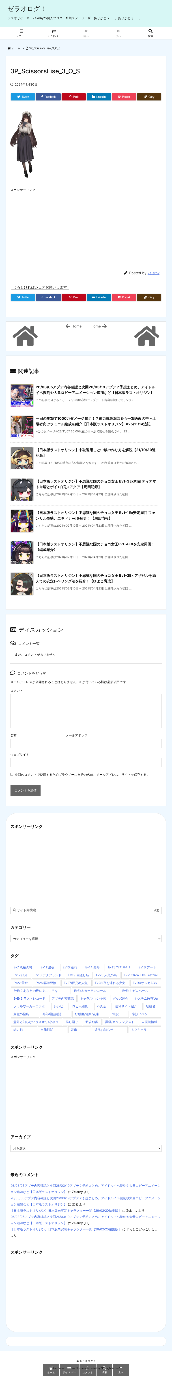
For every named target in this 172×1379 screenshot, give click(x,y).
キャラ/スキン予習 (93, 998)
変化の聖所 (21, 1014)
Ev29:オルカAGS (145, 983)
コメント (16, 690)
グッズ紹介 (120, 998)
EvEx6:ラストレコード (29, 998)
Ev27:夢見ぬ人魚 (76, 983)
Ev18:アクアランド (47, 975)
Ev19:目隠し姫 (78, 975)
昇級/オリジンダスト (119, 1022)
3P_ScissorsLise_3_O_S (44, 48)
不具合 (101, 1006)
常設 (115, 1014)
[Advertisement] (86, 225)
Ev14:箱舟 (92, 967)
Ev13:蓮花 (70, 967)
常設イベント (141, 1014)
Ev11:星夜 (47, 967)
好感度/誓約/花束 (87, 1014)
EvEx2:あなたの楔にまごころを (35, 990)
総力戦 (18, 1029)
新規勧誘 (91, 1022)
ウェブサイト (19, 754)
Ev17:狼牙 (20, 975)
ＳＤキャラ (139, 1029)
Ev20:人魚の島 (106, 975)
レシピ (58, 1006)
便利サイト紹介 (126, 1006)
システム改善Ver (146, 998)
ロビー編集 (80, 1006)
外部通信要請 (52, 1014)
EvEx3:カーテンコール (90, 990)
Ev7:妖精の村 (22, 967)
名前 (13, 735)
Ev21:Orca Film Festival (140, 975)
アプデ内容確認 (63, 998)
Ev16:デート (147, 967)
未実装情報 (149, 1022)
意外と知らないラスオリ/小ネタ (35, 1022)
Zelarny (153, 273)
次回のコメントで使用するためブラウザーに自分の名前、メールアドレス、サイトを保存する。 (82, 774)
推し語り (72, 1022)
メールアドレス (77, 735)
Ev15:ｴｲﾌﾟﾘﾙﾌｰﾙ (119, 967)
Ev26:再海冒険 (45, 983)
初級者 (150, 1006)
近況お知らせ (104, 1029)
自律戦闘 (47, 1029)
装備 (74, 1029)
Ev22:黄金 (20, 983)
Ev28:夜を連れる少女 (110, 983)
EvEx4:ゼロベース (135, 990)
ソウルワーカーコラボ (29, 1006)
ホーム (16, 48)
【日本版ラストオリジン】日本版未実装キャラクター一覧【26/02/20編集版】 (66, 1210)
